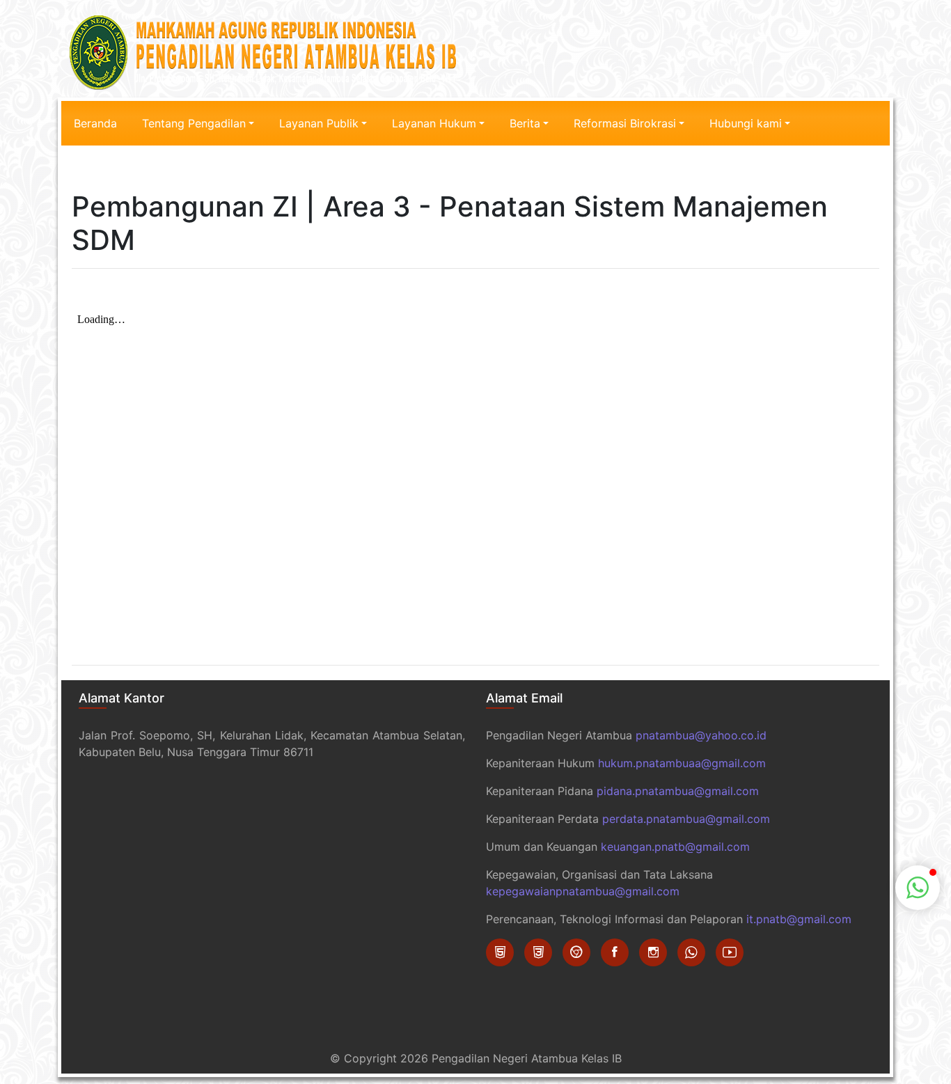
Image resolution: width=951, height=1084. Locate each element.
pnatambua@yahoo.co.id (701, 735)
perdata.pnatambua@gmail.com (686, 819)
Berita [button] (525, 123)
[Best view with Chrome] (576, 952)
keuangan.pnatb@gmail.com (675, 847)
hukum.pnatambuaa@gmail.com (682, 763)
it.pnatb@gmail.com (798, 919)
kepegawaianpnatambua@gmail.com (582, 891)
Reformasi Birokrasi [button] (625, 123)
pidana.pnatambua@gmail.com (678, 791)
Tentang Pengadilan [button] (194, 123)
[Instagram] (653, 952)
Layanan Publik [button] (319, 123)
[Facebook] (615, 952)
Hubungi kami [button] (745, 123)
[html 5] (500, 952)
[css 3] (538, 952)
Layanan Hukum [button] (434, 123)
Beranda (95, 123)
